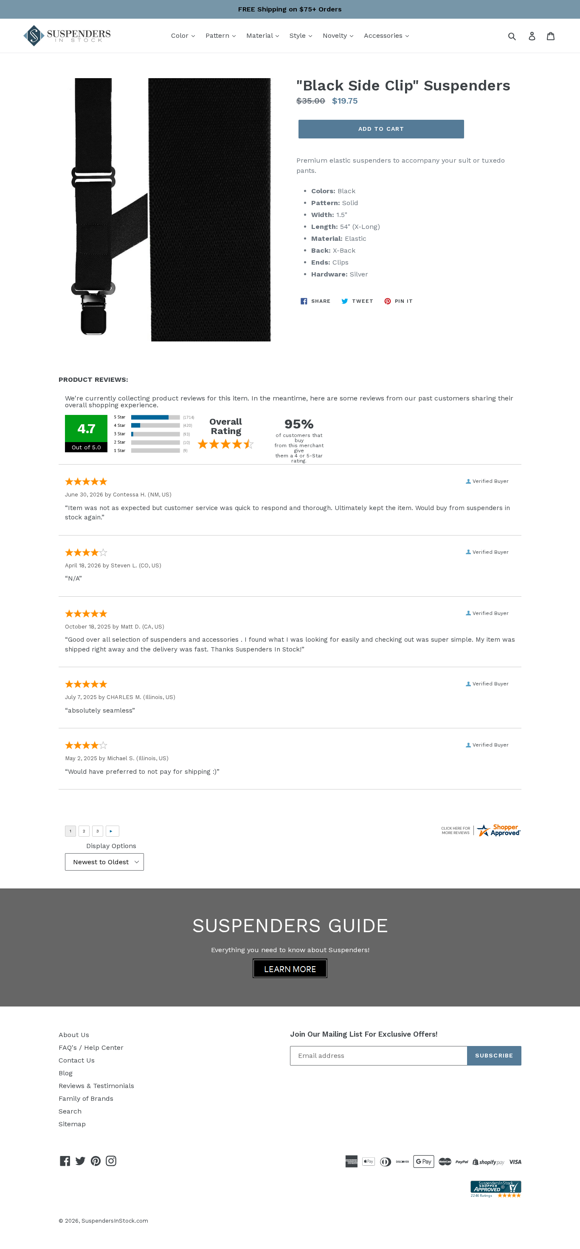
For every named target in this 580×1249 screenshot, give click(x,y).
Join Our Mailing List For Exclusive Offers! (364, 1034)
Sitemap (72, 1124)
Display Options (111, 846)
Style (299, 35)
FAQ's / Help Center (91, 1047)
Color (181, 35)
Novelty (336, 35)
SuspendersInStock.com (115, 1221)
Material (260, 35)
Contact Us (77, 1060)
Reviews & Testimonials (96, 1086)
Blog (66, 1073)
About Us (74, 1035)
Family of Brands (86, 1098)
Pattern (218, 35)
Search (70, 1111)
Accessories (384, 35)
